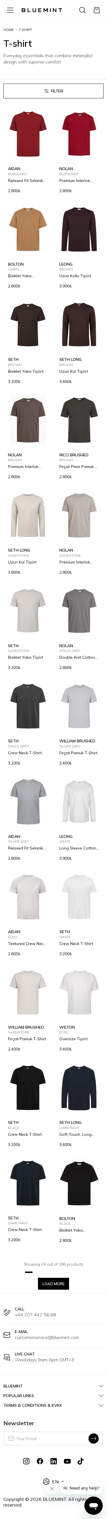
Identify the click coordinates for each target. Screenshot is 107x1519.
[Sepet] (97, 10)
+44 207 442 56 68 (35, 1314)
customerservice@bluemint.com (47, 1337)
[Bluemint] (42, 10)
